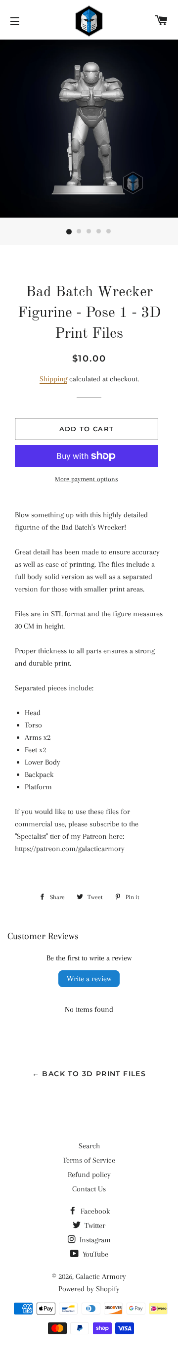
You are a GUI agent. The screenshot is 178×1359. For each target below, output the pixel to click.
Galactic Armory (101, 1276)
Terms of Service (89, 1160)
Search (89, 1145)
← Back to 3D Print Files (89, 1073)
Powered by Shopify (89, 1288)
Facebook (94, 1211)
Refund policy (89, 1174)
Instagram (94, 1239)
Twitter (94, 1225)
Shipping (53, 378)
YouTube (94, 1254)
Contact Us (89, 1188)
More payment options (86, 479)
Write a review (89, 978)
